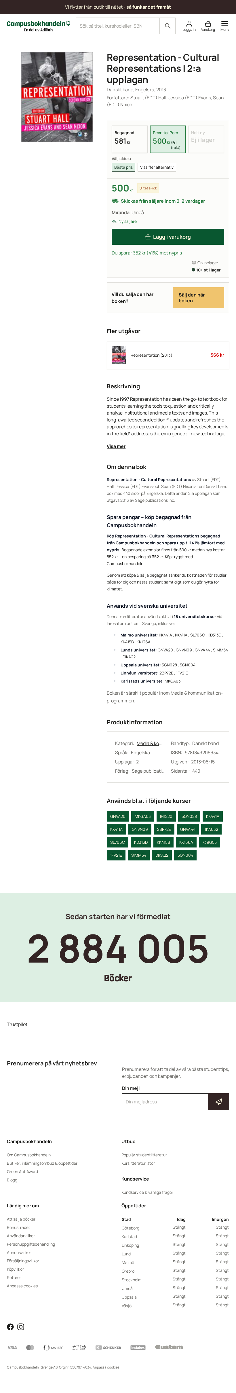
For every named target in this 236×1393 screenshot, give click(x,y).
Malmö (128, 1262)
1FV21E (182, 673)
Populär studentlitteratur (144, 1155)
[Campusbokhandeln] (38, 25)
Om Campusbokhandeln (29, 1155)
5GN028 (169, 665)
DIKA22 (129, 657)
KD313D (214, 635)
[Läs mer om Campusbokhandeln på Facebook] (10, 1326)
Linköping (130, 1245)
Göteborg (130, 1228)
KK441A (165, 635)
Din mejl (175, 1096)
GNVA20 (165, 650)
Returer (14, 1277)
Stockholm (132, 1279)
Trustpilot (17, 1024)
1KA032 (211, 829)
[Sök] (167, 26)
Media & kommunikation (151, 743)
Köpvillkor (15, 1269)
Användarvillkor (21, 1235)
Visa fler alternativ (157, 167)
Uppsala (129, 1297)
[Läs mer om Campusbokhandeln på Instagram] (20, 1326)
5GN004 (187, 665)
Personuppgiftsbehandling (31, 1244)
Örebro (128, 1271)
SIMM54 (220, 650)
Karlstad (129, 1236)
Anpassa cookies (22, 1286)
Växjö (127, 1305)
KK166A (144, 642)
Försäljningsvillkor (23, 1260)
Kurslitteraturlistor (138, 1163)
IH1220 (166, 816)
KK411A (181, 635)
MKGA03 (173, 681)
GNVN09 (184, 650)
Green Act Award (22, 1171)
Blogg (12, 1180)
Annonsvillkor (19, 1252)
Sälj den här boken (192, 298)
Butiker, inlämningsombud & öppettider (42, 1163)
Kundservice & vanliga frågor (147, 1192)
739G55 (209, 842)
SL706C (197, 635)
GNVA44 (202, 650)
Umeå (127, 1288)
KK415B (127, 642)
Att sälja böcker (21, 1219)
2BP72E (166, 673)
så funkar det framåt (148, 7)
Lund (126, 1254)
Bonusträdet (18, 1227)
